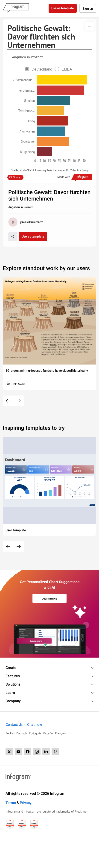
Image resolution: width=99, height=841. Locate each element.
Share (16, 177)
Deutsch (21, 733)
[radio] (40, 69)
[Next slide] (18, 400)
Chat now (34, 724)
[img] (62, 80)
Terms (11, 803)
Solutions (13, 684)
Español (48, 733)
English (10, 733)
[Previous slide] (8, 400)
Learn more (49, 598)
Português (35, 733)
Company (13, 701)
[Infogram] (16, 8)
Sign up (88, 8)
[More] (89, 26)
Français (60, 733)
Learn (10, 692)
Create (11, 667)
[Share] (12, 236)
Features (13, 676)
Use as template (62, 8)
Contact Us (14, 724)
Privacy (26, 803)
